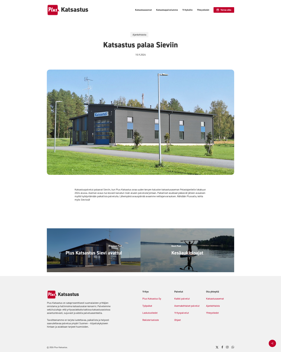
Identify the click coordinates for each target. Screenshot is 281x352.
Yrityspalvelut (181, 312)
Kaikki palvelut (182, 298)
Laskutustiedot (149, 312)
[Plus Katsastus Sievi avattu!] (93, 250)
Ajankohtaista (139, 34)
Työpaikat (147, 305)
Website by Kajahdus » (78, 347)
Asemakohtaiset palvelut (186, 305)
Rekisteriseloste (150, 320)
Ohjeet (177, 320)
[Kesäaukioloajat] (187, 250)
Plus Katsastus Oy (151, 298)
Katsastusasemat (215, 298)
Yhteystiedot (212, 312)
